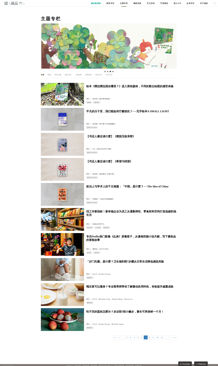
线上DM (177, 3)
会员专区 (190, 3)
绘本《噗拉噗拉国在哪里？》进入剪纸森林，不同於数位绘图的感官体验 (129, 86)
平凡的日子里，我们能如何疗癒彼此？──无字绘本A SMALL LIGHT (127, 111)
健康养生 (89, 277)
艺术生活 (109, 75)
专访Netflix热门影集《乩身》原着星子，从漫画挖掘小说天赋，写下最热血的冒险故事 (131, 238)
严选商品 (164, 3)
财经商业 (106, 227)
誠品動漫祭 (96, 3)
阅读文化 (98, 75)
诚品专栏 (68, 75)
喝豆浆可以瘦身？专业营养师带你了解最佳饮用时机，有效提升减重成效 (129, 286)
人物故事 (78, 75)
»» (175, 337)
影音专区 (110, 3)
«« (114, 337)
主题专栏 (124, 3)
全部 (42, 75)
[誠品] (15, 3)
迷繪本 (89, 102)
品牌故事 (88, 75)
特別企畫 (57, 75)
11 (162, 337)
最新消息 (137, 3)
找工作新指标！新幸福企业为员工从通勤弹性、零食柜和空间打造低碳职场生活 (131, 213)
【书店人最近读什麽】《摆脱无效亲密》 (110, 136)
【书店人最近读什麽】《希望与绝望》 (109, 161)
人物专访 (96, 252)
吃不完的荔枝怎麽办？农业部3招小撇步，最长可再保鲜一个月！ (125, 311)
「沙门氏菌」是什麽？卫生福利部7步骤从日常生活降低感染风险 (125, 261)
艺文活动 (151, 3)
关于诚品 (204, 3)
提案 (49, 75)
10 (157, 337)
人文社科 (98, 227)
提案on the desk (92, 127)
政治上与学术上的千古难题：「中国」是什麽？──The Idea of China (127, 186)
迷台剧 (89, 252)
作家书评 (96, 102)
